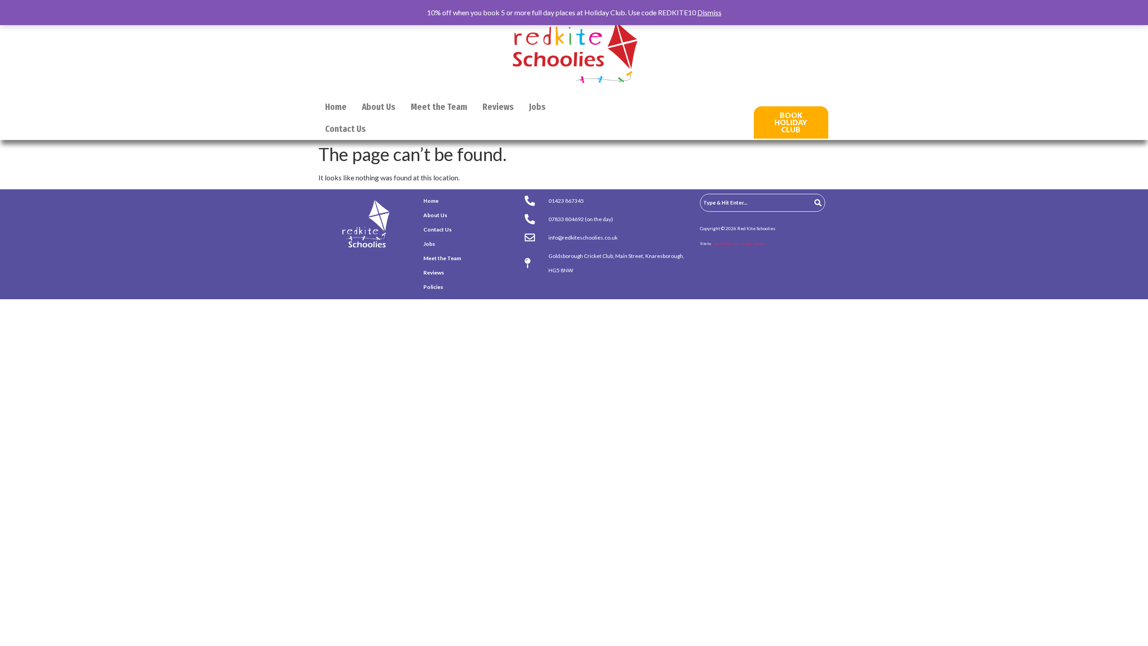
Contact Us (345, 129)
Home (336, 107)
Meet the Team (439, 107)
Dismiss (709, 12)
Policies (433, 287)
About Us (379, 107)
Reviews (498, 107)
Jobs (537, 107)
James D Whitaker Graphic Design (738, 243)
